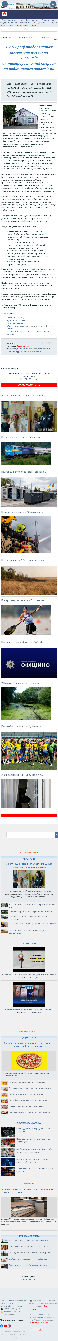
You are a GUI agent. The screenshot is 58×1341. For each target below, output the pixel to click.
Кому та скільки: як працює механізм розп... (28, 1240)
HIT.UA (32, 1328)
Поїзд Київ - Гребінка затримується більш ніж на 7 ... (32, 911)
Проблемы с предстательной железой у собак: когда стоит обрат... (34, 1150)
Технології (10, 25)
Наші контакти (7, 1300)
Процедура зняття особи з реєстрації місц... (28, 1265)
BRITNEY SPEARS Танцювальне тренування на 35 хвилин (29, 974)
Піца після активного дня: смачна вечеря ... (28, 1106)
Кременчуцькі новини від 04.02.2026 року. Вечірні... (29, 1009)
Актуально (19, 20)
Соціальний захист (8, 23)
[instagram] (9, 1327)
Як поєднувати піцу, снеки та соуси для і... (27, 1094)
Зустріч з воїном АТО (16, 323)
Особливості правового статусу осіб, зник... (28, 1259)
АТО (40, 348)
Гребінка (27, 351)
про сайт (16, 1314)
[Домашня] (3, 15)
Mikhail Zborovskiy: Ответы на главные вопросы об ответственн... (33, 1161)
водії (14, 348)
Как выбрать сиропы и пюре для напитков (28, 1100)
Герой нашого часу (15, 317)
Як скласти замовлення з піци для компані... (28, 1082)
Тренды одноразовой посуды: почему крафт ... (30, 1088)
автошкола (37, 351)
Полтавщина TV (34, 1012)
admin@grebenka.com (12, 1306)
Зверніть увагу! (49, 20)
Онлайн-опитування (40, 1314)
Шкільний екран (33, 20)
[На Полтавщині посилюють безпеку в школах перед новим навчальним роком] (29, 887)
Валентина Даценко (27, 348)
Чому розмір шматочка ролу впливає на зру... (29, 1112)
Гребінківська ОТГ (27, 23)
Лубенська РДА (44, 23)
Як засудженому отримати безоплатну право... (30, 1252)
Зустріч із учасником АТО (18, 320)
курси (19, 351)
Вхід (35, 378)
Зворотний (8, 1311)
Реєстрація (26, 378)
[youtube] (6, 1327)
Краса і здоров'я (34, 977)
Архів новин (7, 20)
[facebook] (2, 1327)
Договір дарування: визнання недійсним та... (29, 1246)
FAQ (33, 1320)
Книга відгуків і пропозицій (43, 1317)
